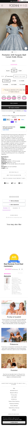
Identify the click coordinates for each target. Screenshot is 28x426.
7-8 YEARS (5, 84)
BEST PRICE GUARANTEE (14, 175)
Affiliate (14, 409)
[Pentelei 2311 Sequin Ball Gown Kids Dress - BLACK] (4, 248)
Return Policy (14, 172)
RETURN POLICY (14, 390)
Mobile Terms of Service (14, 407)
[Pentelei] (14, 361)
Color (14, 67)
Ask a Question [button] (15, 204)
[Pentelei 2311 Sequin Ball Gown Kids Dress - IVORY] (7, 248)
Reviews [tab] (5, 208)
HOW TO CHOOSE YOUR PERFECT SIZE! (14, 178)
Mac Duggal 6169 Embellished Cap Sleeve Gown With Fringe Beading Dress (7, 287)
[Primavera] (14, 335)
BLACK (8, 70)
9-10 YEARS (14, 84)
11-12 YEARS (22, 84)
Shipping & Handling (14, 403)
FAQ (14, 388)
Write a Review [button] (15, 201)
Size (13, 76)
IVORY (20, 70)
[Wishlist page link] (21, 5)
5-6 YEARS (21, 80)
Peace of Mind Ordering (14, 401)
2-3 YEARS (6, 80)
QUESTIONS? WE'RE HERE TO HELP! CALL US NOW (14, 384)
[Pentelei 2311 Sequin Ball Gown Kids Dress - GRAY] (6, 248)
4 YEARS (14, 80)
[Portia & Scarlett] (14, 308)
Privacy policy (14, 394)
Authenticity (14, 399)
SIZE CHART (14, 397)
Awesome (7, 276)
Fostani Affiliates (14, 405)
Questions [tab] (15, 208)
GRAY (14, 70)
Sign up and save (13, 414)
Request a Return (14, 392)
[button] (20, 1)
